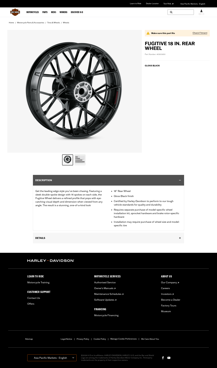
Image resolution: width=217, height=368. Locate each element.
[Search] (181, 12)
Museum (166, 311)
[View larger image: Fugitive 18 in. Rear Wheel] (74, 91)
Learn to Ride (135, 3)
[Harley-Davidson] (58, 260)
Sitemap (29, 339)
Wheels (66, 22)
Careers (165, 288)
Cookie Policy (100, 339)
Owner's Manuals (103, 288)
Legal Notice (66, 339)
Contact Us (33, 297)
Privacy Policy (83, 339)
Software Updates (104, 299)
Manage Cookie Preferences (123, 339)
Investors (166, 293)
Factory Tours (168, 305)
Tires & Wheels (53, 22)
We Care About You (150, 339)
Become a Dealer (170, 299)
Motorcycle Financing (106, 315)
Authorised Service (105, 282)
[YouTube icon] (169, 358)
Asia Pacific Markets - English (192, 4)
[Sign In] (201, 12)
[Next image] (136, 91)
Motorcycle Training (38, 282)
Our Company (169, 282)
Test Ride (167, 4)
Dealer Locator (152, 3)
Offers (30, 303)
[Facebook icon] (163, 358)
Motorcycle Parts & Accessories (30, 22)
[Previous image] (13, 91)
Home (11, 22)
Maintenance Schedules (107, 293)
